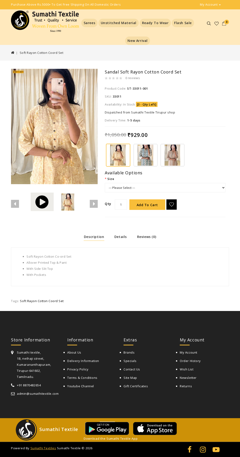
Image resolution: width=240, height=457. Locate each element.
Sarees (89, 23)
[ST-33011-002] (145, 155)
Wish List (186, 369)
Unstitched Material (118, 23)
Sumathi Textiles (43, 448)
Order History (190, 361)
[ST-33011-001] (118, 155)
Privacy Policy (77, 369)
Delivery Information (83, 361)
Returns (186, 386)
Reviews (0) (146, 236)
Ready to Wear (155, 23)
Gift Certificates (136, 386)
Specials (130, 361)
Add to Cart (147, 205)
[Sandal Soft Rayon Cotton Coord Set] (67, 200)
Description (94, 236)
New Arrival (138, 40)
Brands (129, 352)
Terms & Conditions (82, 378)
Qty (108, 203)
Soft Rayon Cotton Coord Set (42, 53)
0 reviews (132, 78)
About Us (74, 352)
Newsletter (188, 378)
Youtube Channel (80, 386)
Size (110, 179)
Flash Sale (183, 23)
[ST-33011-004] (172, 155)
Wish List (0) (216, 23)
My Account (188, 352)
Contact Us (132, 369)
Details (120, 236)
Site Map (130, 378)
